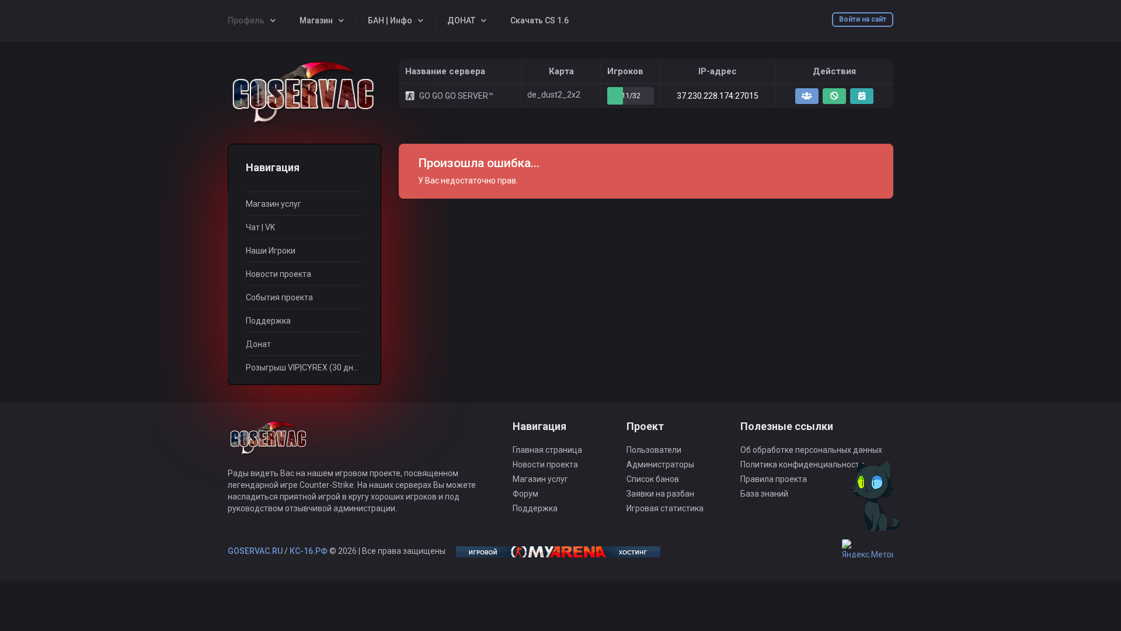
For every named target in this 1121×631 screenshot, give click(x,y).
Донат (258, 344)
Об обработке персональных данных (811, 450)
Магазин (316, 20)
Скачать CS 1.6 (539, 20)
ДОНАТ (461, 20)
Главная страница (547, 450)
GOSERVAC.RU (255, 551)
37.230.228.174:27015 (717, 95)
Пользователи (653, 450)
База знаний (764, 493)
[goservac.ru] (304, 92)
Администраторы (660, 464)
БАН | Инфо (390, 20)
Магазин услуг (273, 204)
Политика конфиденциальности (802, 464)
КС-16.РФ (309, 551)
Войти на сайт (862, 19)
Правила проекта (773, 479)
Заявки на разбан (660, 493)
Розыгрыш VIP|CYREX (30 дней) (304, 367)
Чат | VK (260, 227)
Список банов (652, 479)
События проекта (279, 297)
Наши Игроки (270, 250)
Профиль (246, 20)
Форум (525, 493)
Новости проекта (278, 274)
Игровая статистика (665, 508)
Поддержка (268, 320)
